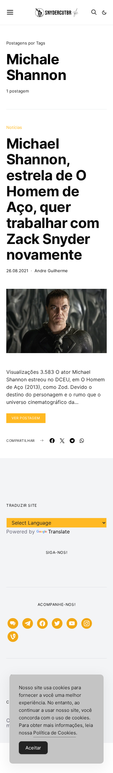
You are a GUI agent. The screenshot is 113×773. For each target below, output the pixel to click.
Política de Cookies (54, 733)
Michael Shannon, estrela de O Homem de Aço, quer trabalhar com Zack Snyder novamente (53, 199)
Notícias (14, 127)
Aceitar (33, 748)
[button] (104, 12)
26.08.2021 (17, 270)
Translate (59, 531)
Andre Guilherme (51, 270)
